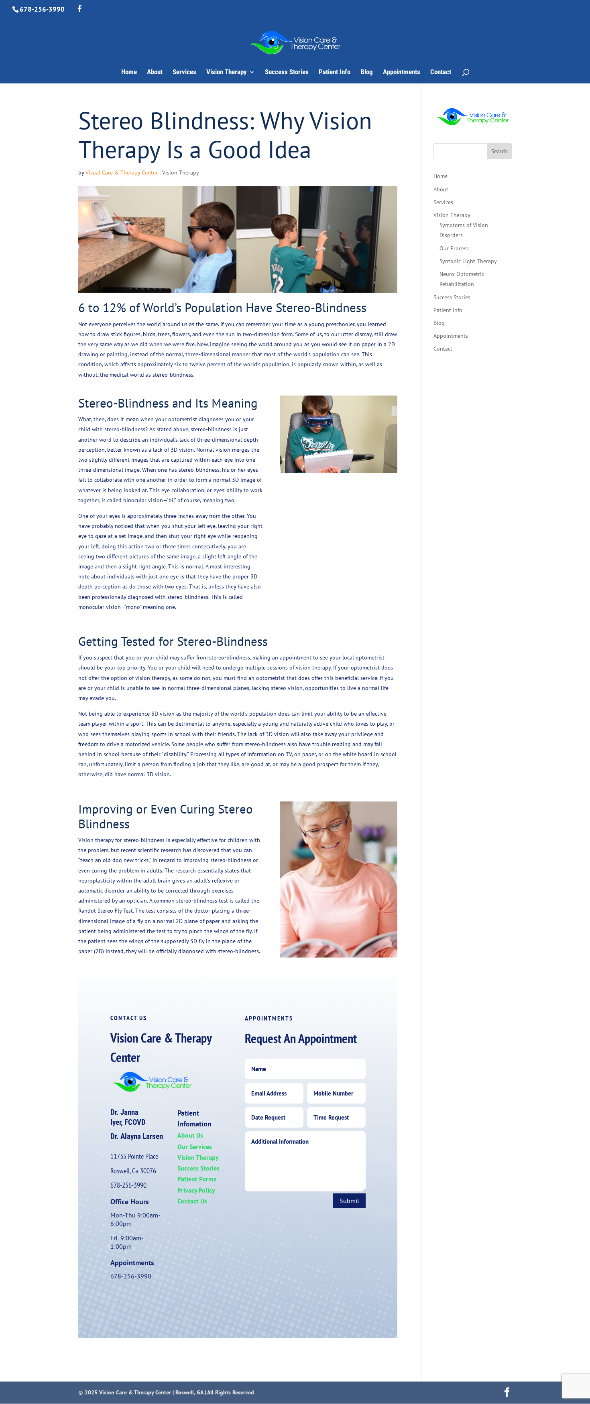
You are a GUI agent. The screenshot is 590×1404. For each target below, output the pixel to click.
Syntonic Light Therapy (468, 261)
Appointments (401, 72)
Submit (349, 1201)
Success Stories (287, 72)
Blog (366, 72)
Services (184, 72)
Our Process (454, 248)
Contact (440, 72)
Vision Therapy (226, 72)
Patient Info (334, 72)
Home (129, 72)
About (155, 72)
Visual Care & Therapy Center (121, 172)
